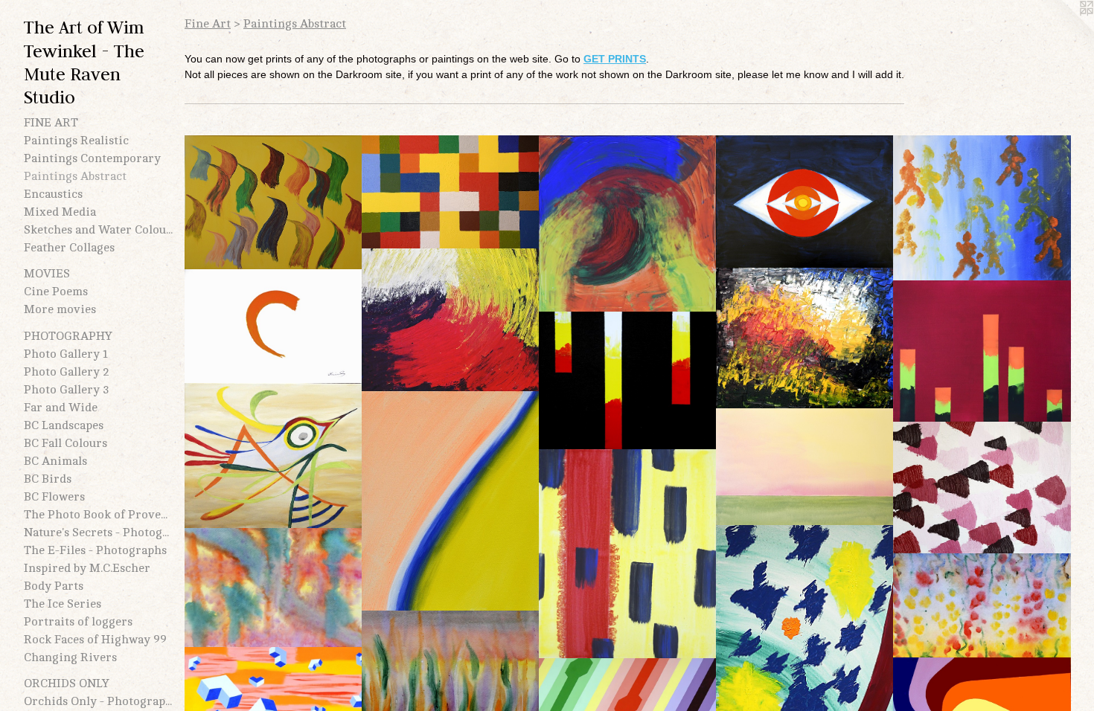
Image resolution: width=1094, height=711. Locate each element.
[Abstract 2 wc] (982, 605)
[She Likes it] (451, 320)
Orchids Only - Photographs (98, 701)
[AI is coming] (451, 192)
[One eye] (805, 201)
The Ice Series (62, 604)
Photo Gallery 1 (66, 354)
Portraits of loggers (78, 621)
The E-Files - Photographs (95, 550)
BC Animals (55, 461)
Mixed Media (60, 212)
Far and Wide (60, 407)
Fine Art (51, 122)
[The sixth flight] (273, 455)
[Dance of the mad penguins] (273, 202)
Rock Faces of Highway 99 (95, 639)
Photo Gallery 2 (66, 372)
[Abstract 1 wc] (273, 588)
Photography (68, 336)
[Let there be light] (805, 467)
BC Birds (47, 479)
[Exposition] (805, 338)
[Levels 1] (628, 381)
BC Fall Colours (65, 443)
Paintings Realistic (76, 140)
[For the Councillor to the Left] (451, 501)
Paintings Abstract (75, 176)
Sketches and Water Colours (98, 230)
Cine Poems (56, 291)
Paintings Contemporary (92, 158)
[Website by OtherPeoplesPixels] (1064, 29)
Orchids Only (66, 683)
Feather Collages (69, 247)
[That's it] (273, 327)
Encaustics (53, 194)
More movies (60, 309)
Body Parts (53, 586)
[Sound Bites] (982, 487)
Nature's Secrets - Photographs (98, 532)
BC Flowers (54, 497)
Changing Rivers (70, 657)
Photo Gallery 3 (66, 389)
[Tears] (628, 224)
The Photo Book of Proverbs (98, 514)
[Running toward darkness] (982, 208)
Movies (47, 273)
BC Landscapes (63, 425)
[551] (628, 553)
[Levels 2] (982, 351)
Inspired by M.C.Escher (87, 568)
